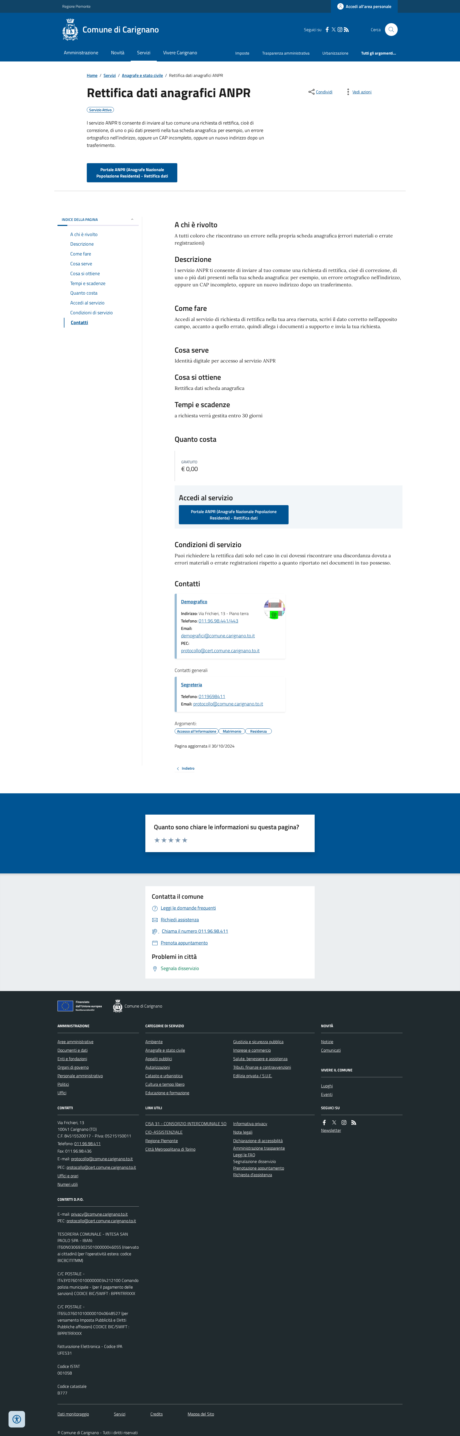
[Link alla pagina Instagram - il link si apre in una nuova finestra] (340, 29)
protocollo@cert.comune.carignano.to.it (220, 650)
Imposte (242, 53)
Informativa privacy (250, 1123)
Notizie (327, 1041)
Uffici (62, 1093)
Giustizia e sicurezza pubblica (258, 1041)
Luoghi (327, 1086)
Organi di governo (73, 1067)
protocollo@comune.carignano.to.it (228, 703)
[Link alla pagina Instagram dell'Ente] (344, 1122)
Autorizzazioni (157, 1067)
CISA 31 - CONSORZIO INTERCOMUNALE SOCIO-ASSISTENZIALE (186, 1127)
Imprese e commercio (252, 1050)
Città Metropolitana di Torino (170, 1149)
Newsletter (331, 1130)
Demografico (194, 601)
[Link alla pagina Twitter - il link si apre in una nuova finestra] (333, 29)
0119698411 (212, 696)
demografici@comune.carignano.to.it (218, 635)
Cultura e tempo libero (164, 1084)
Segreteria (191, 684)
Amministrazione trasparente (259, 1148)
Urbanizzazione (335, 53)
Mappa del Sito (201, 1414)
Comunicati (331, 1050)
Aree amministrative (75, 1041)
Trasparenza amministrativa (286, 53)
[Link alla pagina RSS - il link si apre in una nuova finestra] (346, 29)
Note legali (242, 1132)
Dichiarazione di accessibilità (258, 1140)
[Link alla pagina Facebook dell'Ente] (324, 1122)
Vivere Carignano (180, 52)
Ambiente (154, 1041)
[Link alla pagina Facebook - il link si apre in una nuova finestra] (327, 29)
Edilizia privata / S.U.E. (252, 1075)
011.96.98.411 (87, 1143)
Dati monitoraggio (73, 1414)
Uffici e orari (68, 1176)
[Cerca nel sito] (389, 29)
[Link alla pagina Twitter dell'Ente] (334, 1122)
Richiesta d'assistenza (252, 1174)
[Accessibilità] (17, 1419)
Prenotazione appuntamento (258, 1168)
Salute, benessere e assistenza (260, 1058)
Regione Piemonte (76, 6)
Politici (63, 1084)
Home (92, 75)
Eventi (326, 1094)
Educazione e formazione (167, 1093)
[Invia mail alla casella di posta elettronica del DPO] (99, 1214)
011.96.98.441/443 (218, 620)
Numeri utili (68, 1184)
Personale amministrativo (80, 1075)
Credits (156, 1414)
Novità (117, 52)
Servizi (143, 52)
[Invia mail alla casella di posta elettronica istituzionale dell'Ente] (102, 1158)
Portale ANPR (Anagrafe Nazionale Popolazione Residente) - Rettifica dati (132, 172)
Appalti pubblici (158, 1058)
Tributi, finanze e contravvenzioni (262, 1067)
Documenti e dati (73, 1050)
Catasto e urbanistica (164, 1075)
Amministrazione (81, 52)
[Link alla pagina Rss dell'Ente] (354, 1122)
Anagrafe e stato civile (142, 75)
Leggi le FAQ (244, 1155)
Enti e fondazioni (72, 1058)
